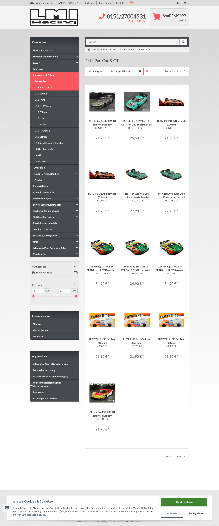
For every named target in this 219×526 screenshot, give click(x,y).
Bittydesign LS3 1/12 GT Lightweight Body (102, 414)
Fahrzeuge (38, 69)
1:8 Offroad (40, 161)
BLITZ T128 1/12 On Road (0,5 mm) (102, 341)
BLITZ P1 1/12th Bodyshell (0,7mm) (171, 122)
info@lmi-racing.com (43, 3)
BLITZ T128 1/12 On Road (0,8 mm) (171, 341)
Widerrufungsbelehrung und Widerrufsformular (45, 384)
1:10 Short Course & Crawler (48, 143)
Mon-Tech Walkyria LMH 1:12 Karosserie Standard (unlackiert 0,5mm (136, 195)
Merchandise (39, 254)
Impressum (38, 392)
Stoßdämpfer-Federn (43, 217)
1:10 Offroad (40, 136)
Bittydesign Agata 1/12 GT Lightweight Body (102, 122)
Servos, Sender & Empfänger (47, 204)
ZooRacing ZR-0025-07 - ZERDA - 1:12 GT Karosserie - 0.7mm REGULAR (171, 268)
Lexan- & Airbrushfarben (46, 173)
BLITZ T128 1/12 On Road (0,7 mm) (137, 341)
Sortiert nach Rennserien (45, 56)
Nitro (35, 241)
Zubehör (38, 180)
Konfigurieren (196, 513)
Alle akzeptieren (184, 502)
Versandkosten (40, 330)
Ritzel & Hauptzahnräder (45, 223)
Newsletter (38, 336)
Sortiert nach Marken (43, 50)
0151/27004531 (70, 3)
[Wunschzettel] (185, 3)
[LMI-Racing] (54, 17)
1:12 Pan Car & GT (43, 87)
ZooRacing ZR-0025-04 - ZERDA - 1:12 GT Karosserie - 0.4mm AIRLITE (102, 268)
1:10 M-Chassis (42, 130)
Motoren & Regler (42, 198)
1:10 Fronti (40, 99)
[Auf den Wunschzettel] (113, 90)
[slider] (33, 296)
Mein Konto (105, 3)
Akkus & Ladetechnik (43, 192)
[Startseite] (89, 49)
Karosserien (40, 81)
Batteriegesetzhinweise (45, 398)
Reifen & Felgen (41, 186)
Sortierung (93, 71)
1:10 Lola (39, 118)
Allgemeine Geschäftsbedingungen (50, 364)
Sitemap (37, 324)
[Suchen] (183, 42)
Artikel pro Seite (119, 71)
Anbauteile (39, 167)
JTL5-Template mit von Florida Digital (127, 522)
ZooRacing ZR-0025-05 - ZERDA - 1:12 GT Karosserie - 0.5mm (137, 268)
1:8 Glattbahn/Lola (43, 149)
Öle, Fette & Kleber (42, 229)
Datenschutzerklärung (44, 370)
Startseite (89, 3)
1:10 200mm (40, 112)
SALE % (36, 62)
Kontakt (120, 3)
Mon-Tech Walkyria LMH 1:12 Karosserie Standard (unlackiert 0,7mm (171, 195)
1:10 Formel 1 (41, 124)
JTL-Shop (104, 522)
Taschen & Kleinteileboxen (46, 211)
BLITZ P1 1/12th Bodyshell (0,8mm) (102, 195)
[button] (131, 3)
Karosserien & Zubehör (44, 75)
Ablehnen (172, 513)
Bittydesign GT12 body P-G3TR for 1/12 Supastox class (136, 122)
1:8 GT (37, 155)
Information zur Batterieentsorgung (50, 376)
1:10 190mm (40, 93)
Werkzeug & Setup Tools (45, 235)
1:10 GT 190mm (42, 106)
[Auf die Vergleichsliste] (107, 90)
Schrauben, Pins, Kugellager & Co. (49, 248)
